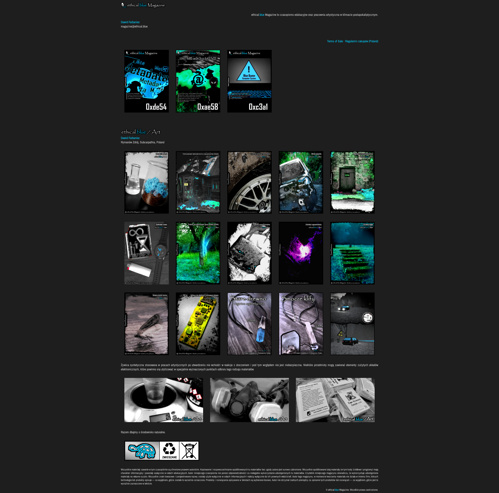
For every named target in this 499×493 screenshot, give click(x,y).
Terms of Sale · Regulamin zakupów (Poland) (352, 41)
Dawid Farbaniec (130, 22)
